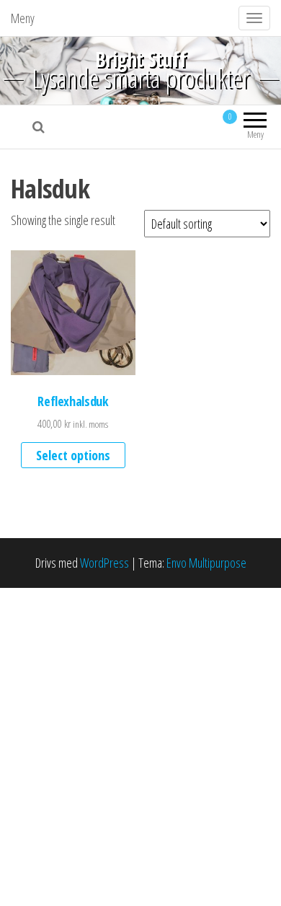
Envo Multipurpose (206, 562)
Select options (73, 455)
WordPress (104, 562)
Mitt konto (178, 127)
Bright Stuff (140, 59)
